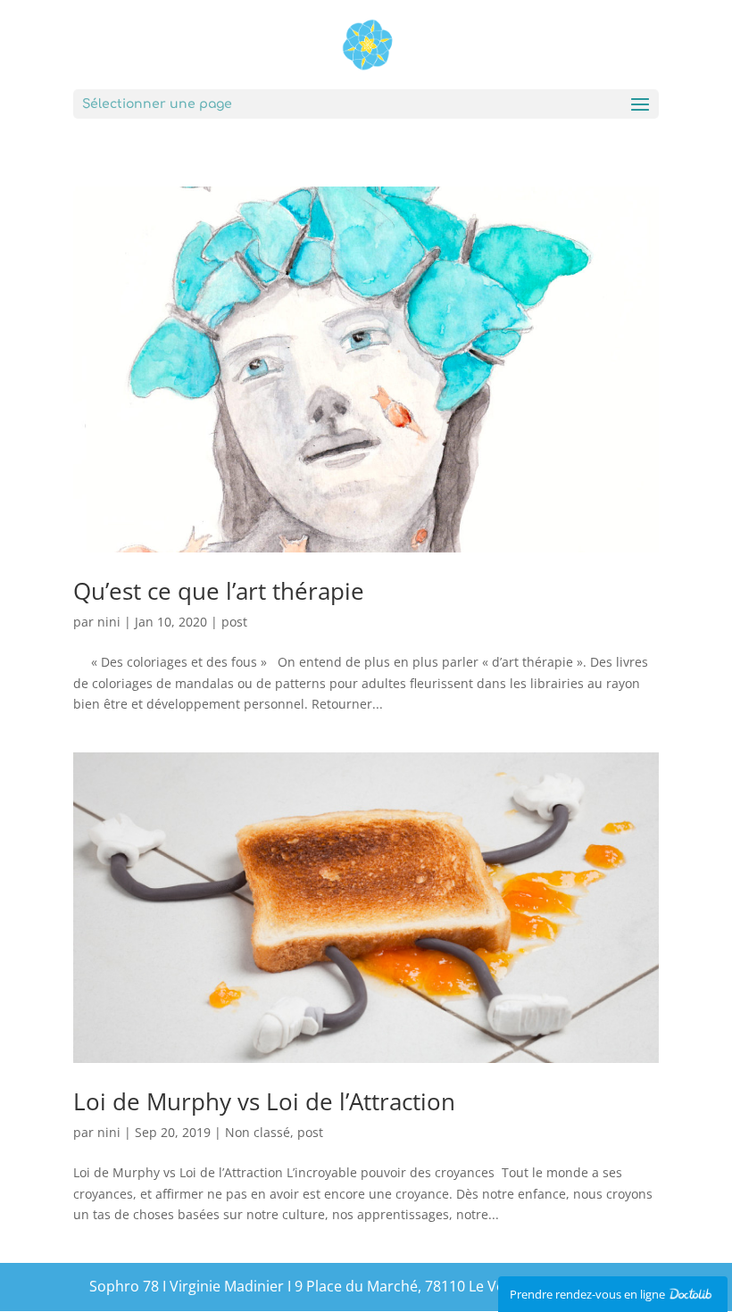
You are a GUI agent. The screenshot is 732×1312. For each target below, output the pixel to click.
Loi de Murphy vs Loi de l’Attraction (264, 1101)
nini (109, 621)
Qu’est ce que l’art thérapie (218, 591)
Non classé (257, 1132)
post (234, 621)
